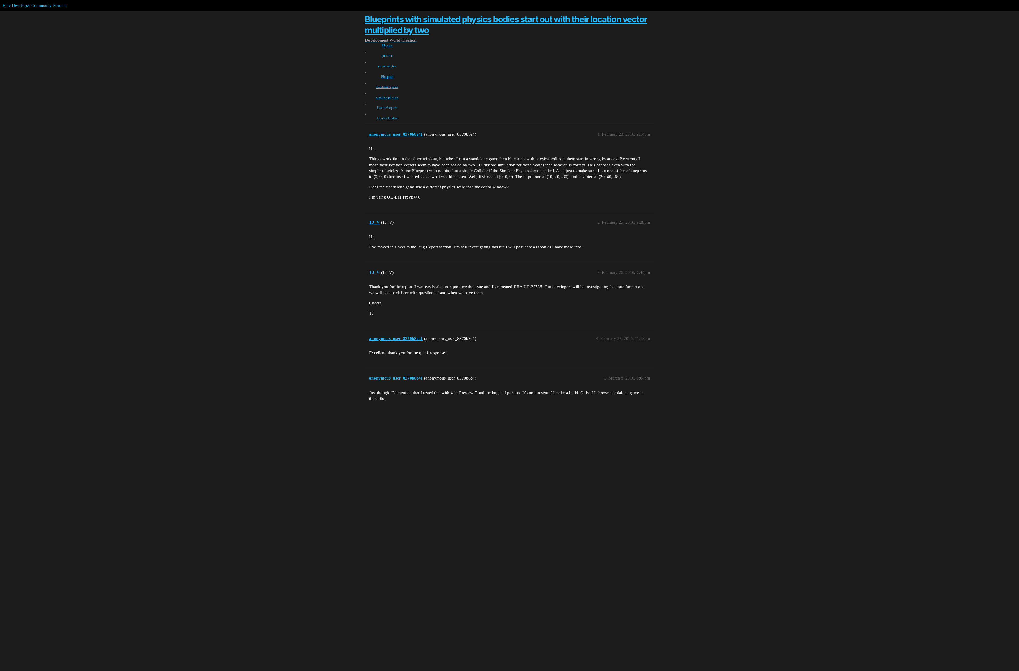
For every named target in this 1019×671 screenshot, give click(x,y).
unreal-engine (387, 66)
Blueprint (387, 77)
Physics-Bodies (387, 118)
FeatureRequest (387, 108)
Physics (387, 45)
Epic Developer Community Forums (34, 5)
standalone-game (387, 87)
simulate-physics (387, 97)
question (387, 56)
